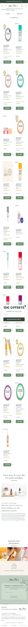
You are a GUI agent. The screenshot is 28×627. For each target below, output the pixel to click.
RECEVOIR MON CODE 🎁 (14, 319)
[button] (7, 53)
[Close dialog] (25, 306)
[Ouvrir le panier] (26, 6)
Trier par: (20, 13)
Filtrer (8, 13)
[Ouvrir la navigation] (2, 5)
